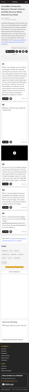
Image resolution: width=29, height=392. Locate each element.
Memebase (4, 353)
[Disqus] (14, 297)
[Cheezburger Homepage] (14, 385)
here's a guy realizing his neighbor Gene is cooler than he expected (13, 42)
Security (20, 389)
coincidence (17, 258)
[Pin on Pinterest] (10, 98)
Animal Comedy (5, 355)
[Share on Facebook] (16, 51)
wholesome (5, 250)
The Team (3, 366)
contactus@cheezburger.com (9, 381)
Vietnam (4, 258)
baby (11, 250)
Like (5, 262)
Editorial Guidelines (6, 370)
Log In (26, 2)
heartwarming (5, 254)
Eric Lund (7, 18)
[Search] (4, 2)
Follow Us (13, 238)
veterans (16, 250)
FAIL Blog (14, 2)
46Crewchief (24, 98)
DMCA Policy (25, 389)
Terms (14, 389)
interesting (13, 254)
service (10, 258)
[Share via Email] (26, 51)
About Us (3, 368)
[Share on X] (20, 51)
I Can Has (3, 349)
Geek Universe (5, 358)
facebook (20, 254)
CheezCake (4, 360)
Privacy (17, 389)
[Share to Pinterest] (23, 51)
